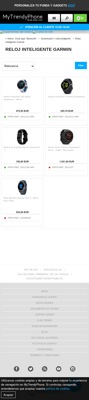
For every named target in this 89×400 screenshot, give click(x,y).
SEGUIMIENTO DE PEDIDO (44, 308)
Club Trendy (44, 320)
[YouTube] (58, 369)
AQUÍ (71, 5)
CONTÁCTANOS (45, 349)
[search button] (67, 18)
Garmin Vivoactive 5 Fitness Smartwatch (66, 97)
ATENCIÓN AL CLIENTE (44, 297)
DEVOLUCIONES (44, 302)
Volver (10, 38)
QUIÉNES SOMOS (44, 314)
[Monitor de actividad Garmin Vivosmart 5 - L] (22, 144)
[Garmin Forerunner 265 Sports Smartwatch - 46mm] (22, 93)
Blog (44, 331)
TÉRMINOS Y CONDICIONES (44, 355)
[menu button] (54, 18)
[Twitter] (30, 369)
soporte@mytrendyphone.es (44, 278)
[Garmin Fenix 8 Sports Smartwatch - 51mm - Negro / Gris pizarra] (67, 144)
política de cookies (58, 388)
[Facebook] (16, 369)
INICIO (44, 291)
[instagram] (72, 369)
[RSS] (44, 369)
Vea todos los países (44, 337)
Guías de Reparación (44, 326)
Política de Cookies (44, 343)
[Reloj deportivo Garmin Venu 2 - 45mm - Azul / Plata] (22, 194)
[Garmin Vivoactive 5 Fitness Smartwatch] (67, 93)
